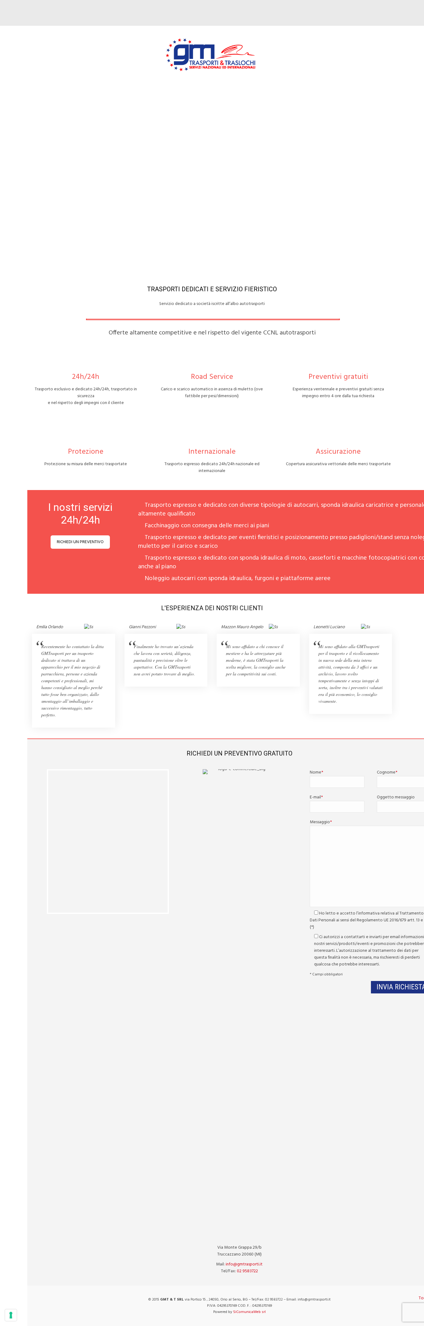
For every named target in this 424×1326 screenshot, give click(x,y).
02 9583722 (247, 1271)
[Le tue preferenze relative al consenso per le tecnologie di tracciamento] (11, 1315)
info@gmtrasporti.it (244, 1264)
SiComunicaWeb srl (249, 1312)
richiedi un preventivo (80, 542)
